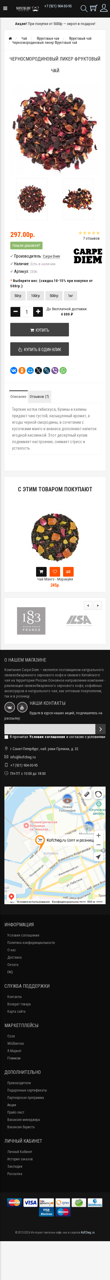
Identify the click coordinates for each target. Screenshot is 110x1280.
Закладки (14, 1166)
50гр (17, 295)
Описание (18, 396)
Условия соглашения (23, 935)
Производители (19, 1083)
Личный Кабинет (19, 1152)
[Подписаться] (100, 729)
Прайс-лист (15, 1112)
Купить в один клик (41, 349)
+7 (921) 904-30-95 (58, 6)
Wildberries (15, 1044)
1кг (70, 295)
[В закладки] (55, 572)
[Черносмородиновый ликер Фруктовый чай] (32, 199)
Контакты (14, 997)
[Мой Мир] (28, 370)
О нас (11, 950)
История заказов (20, 1159)
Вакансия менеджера (23, 1120)
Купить (41, 330)
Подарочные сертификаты (27, 1090)
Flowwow (14, 1058)
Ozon (11, 1036)
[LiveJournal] (45, 370)
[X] (36, 370)
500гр (54, 295)
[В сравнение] (68, 572)
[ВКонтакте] (12, 370)
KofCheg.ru (88, 1232)
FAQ (10, 972)
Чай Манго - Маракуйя (55, 579)
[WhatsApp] (61, 370)
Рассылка (14, 1174)
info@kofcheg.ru (23, 757)
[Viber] (53, 370)
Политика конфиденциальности (31, 943)
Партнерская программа (25, 1098)
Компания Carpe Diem (21, 669)
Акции (11, 1105)
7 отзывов (91, 238)
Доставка (14, 957)
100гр (35, 295)
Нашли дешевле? (26, 245)
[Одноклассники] (20, 370)
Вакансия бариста (21, 1127)
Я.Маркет (14, 1051)
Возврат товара (19, 1004)
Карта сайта (16, 1011)
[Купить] (41, 572)
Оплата (12, 965)
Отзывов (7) (39, 396)
